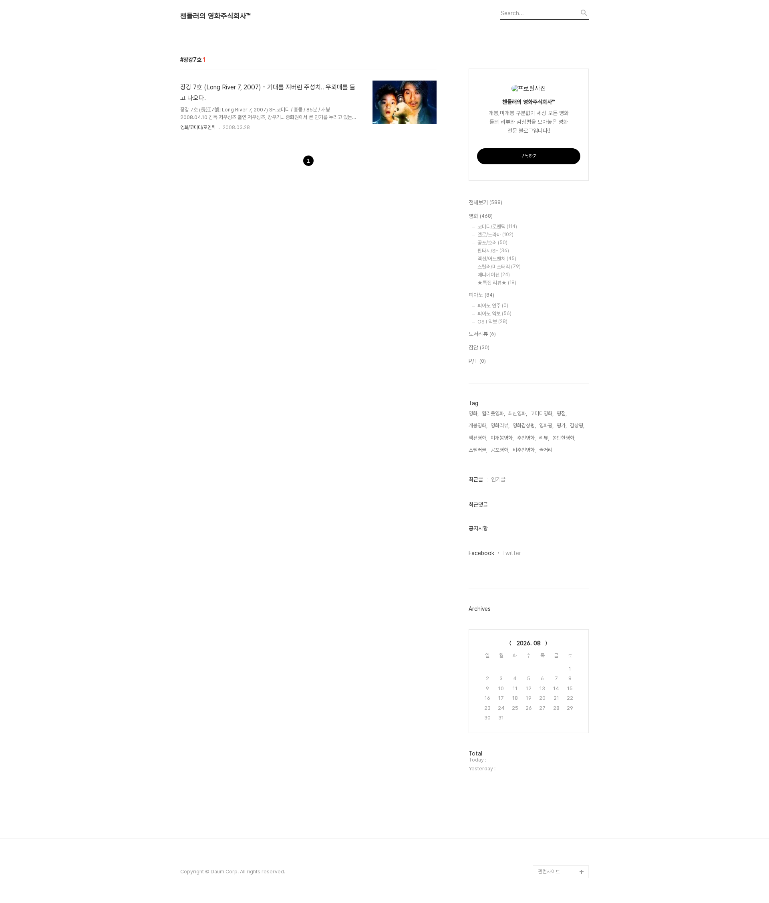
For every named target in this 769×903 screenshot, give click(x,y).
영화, (474, 413)
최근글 (476, 479)
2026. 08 (529, 643)
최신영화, (517, 413)
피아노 (481, 295)
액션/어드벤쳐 (496, 259)
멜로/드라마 (495, 235)
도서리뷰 (482, 334)
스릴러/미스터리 (499, 267)
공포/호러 (492, 243)
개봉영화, (478, 425)
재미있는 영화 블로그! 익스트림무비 (562, 826)
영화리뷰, (500, 425)
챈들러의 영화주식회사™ (215, 16)
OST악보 (492, 322)
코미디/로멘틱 (497, 227)
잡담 (479, 347)
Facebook (481, 553)
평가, (562, 425)
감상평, (577, 425)
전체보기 (485, 202)
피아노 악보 (494, 314)
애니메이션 (493, 275)
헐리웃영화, (493, 413)
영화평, (546, 425)
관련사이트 (549, 872)
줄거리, (546, 450)
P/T (477, 361)
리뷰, (544, 438)
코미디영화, (542, 413)
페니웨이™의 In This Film (559, 852)
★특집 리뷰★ (496, 283)
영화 (481, 216)
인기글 (498, 479)
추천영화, (526, 438)
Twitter (511, 553)
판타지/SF (493, 251)
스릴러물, (478, 450)
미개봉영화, (502, 438)
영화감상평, (524, 425)
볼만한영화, (564, 438)
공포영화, (500, 450)
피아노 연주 (492, 306)
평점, (562, 413)
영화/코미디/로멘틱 (197, 127)
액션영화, (478, 438)
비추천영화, (524, 450)
